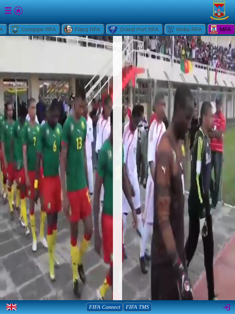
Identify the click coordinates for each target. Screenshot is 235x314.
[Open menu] (9, 11)
